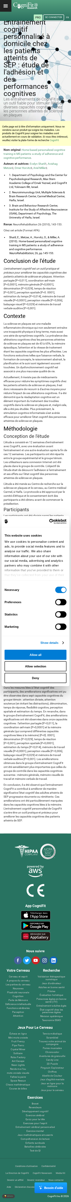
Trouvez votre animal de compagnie (52, 1043)
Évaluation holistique (51, 995)
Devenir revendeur (36, 1180)
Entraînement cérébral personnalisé (35, 1127)
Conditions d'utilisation (26, 1166)
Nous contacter (56, 1180)
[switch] (60, 602)
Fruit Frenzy (18, 1041)
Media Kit (60, 1173)
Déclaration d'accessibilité (28, 1187)
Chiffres (52, 1072)
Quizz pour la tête (35, 1119)
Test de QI (35, 1150)
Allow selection (35, 666)
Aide (9, 1187)
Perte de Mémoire (18, 1000)
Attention (18, 1016)
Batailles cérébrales (35, 1147)
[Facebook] (18, 960)
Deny (35, 677)
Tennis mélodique (52, 1034)
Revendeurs (35, 1107)
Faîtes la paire (18, 1077)
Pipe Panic (18, 1045)
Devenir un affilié (15, 1180)
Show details (49, 642)
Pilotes (51, 991)
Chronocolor (52, 1052)
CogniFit (54, 140)
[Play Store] (36, 925)
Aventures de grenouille (52, 1056)
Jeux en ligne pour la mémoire (52, 1085)
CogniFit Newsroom (42, 1173)
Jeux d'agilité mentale (52, 1079)
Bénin (10, 1196)
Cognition (18, 996)
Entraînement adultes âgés (51, 1006)
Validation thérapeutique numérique (51, 978)
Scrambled (52, 1037)
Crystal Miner (18, 1049)
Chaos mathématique (18, 1084)
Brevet (35, 1103)
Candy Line (52, 1060)
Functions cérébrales (18, 1008)
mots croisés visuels (18, 1073)
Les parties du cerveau (18, 984)
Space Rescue (18, 1081)
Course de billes (18, 1088)
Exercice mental (35, 1131)
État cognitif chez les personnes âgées (51, 1011)
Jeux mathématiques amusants (35, 1135)
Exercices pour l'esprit (35, 1123)
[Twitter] (26, 960)
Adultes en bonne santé (51, 987)
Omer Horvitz (23, 167)
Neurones (18, 988)
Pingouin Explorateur (52, 1068)
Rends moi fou (18, 1069)
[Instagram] (44, 960)
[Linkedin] (53, 960)
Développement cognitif (35, 1111)
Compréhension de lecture (35, 1139)
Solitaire (17, 1053)
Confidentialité (48, 1166)
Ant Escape (18, 1061)
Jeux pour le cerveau (52, 1090)
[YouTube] (35, 960)
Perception (18, 1012)
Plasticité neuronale (18, 992)
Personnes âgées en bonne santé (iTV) (51, 1000)
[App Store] (36, 915)
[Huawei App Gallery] (36, 936)
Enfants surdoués (35, 1143)
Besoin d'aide (53, 1188)
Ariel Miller (39, 167)
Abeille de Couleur (52, 1076)
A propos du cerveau (18, 980)
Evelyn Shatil (37, 163)
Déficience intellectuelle (18, 1004)
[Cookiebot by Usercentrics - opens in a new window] (50, 521)
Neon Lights (18, 1065)
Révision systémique (51, 1016)
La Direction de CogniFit (17, 1173)
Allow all (35, 654)
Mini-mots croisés (18, 1037)
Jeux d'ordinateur (51, 983)
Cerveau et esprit (18, 976)
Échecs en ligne (18, 1034)
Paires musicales (52, 1048)
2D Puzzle (52, 1064)
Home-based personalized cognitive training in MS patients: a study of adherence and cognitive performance (34, 153)
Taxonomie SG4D (51, 1020)
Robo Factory (18, 1057)
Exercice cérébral (35, 1115)
